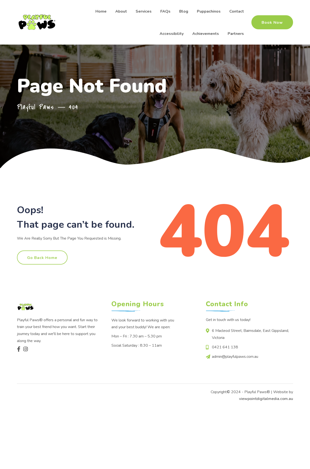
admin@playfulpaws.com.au (235, 356)
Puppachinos (209, 11)
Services (144, 11)
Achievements (205, 33)
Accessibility (172, 33)
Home (101, 11)
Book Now (272, 22)
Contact (236, 11)
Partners (236, 33)
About (121, 11)
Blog (183, 11)
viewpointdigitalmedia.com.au (266, 398)
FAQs (165, 11)
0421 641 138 (225, 347)
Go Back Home (42, 257)
